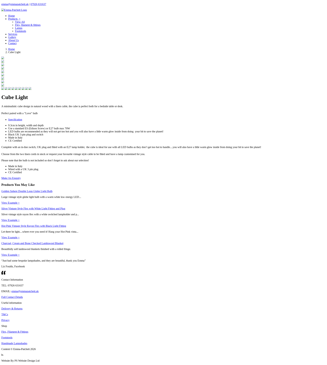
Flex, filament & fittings (28, 24)
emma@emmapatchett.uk (15, 4)
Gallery (12, 37)
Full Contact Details (12, 297)
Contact (12, 43)
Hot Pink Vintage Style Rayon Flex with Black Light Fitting (33, 225)
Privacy (5, 320)
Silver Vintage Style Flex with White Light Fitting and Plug (33, 208)
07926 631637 (38, 4)
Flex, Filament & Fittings (14, 331)
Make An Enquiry (11, 178)
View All (20, 21)
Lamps (18, 28)
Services (12, 34)
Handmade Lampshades (14, 343)
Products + (14, 18)
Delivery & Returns (11, 308)
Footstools (20, 31)
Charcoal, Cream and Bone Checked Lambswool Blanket (32, 243)
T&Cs (4, 314)
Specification (15, 119)
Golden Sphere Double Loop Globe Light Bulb (26, 191)
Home (11, 15)
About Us (13, 40)
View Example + (10, 202)
